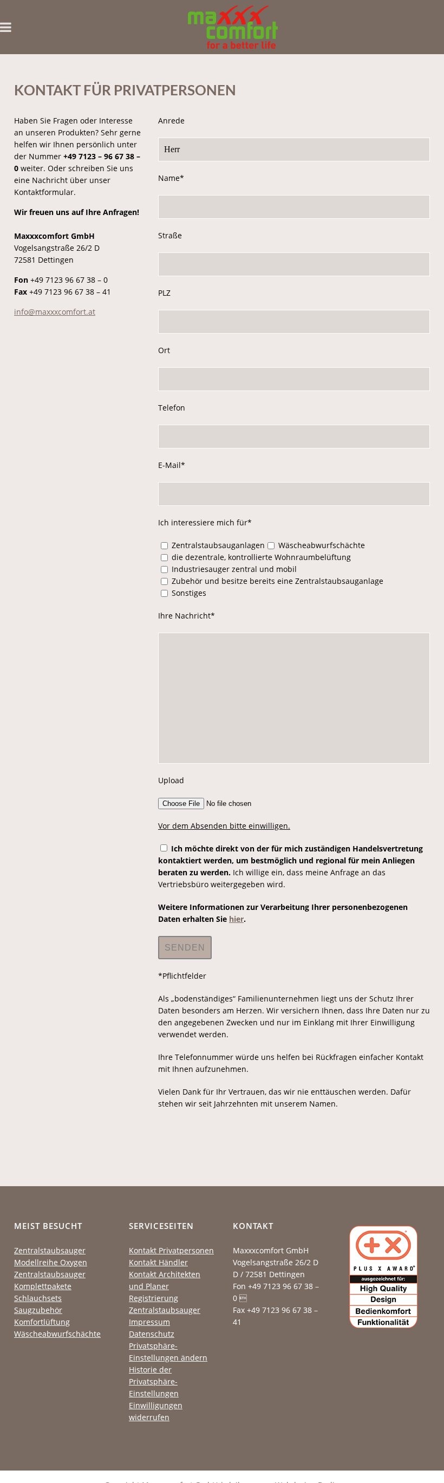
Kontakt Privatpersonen (171, 1250)
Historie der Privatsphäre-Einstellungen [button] (154, 1381)
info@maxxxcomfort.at (54, 312)
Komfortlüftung (42, 1322)
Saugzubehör (38, 1310)
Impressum (149, 1322)
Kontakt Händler (158, 1262)
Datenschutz (151, 1334)
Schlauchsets (38, 1298)
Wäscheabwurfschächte (57, 1334)
